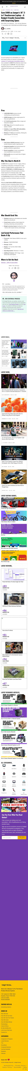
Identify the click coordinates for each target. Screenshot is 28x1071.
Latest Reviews (5, 1041)
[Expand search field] (25, 7)
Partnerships (4, 1024)
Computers (16, 10)
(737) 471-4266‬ (5, 997)
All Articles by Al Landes (12, 292)
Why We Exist (4, 1013)
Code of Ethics (4, 1026)
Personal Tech (9, 10)
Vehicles (3, 1053)
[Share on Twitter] (2, 33)
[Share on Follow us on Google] (11, 33)
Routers (24, 784)
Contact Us (4, 1032)
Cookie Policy (7, 1067)
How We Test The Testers (7, 1018)
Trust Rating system (14, 304)
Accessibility (8, 1065)
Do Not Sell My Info (6, 1028)
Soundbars (14, 768)
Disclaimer (17, 1067)
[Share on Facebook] (8, 33)
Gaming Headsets (5, 1049)
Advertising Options (6, 1007)
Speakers (14, 776)
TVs (4, 768)
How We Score (4, 1020)
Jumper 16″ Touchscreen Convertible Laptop (12, 61)
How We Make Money (6, 1022)
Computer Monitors (6, 1047)
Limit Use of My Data (6, 1030)
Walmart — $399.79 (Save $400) (9, 262)
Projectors (4, 793)
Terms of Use (25, 1068)
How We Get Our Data (6, 1015)
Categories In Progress (6, 1039)
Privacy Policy (20, 1065)
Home (4, 10)
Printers (24, 776)
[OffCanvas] (2, 7)
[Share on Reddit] (5, 33)
